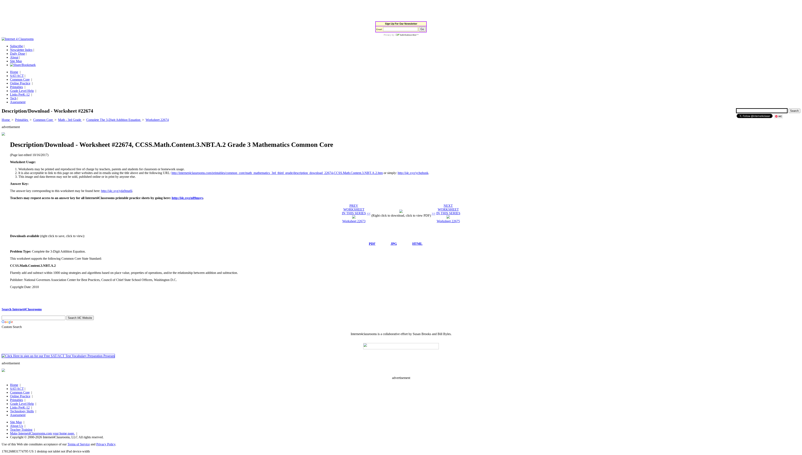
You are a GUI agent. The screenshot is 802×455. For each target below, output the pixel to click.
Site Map (16, 61)
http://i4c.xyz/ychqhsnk (413, 173)
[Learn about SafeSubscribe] (401, 35)
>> (433, 213)
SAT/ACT (17, 76)
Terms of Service (78, 444)
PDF (372, 243)
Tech (13, 98)
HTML (417, 243)
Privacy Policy (105, 444)
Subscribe (16, 46)
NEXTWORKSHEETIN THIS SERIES (448, 209)
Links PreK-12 (20, 94)
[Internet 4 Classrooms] (18, 39)
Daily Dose (17, 53)
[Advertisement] (78, 11)
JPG (394, 243)
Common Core (20, 79)
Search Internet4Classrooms (22, 309)
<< (369, 213)
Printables (16, 87)
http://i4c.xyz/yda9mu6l (116, 191)
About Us (16, 426)
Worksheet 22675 (448, 221)
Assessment (17, 102)
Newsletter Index (21, 50)
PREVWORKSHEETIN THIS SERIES (354, 209)
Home (14, 72)
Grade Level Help (22, 91)
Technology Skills (22, 411)
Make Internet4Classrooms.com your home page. (42, 433)
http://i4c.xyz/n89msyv (187, 198)
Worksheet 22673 (353, 221)
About (14, 57)
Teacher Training (21, 429)
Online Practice (20, 83)
